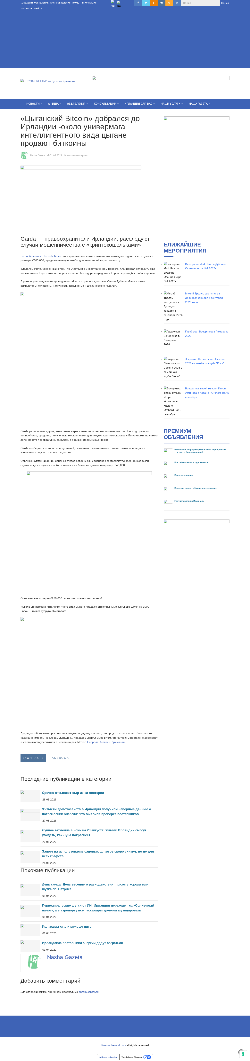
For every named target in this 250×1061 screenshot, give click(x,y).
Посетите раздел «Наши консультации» (195, 488)
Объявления (76, 103)
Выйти (38, 8)
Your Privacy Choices (131, 1057)
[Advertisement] (125, 41)
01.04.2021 (56, 155)
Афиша (53, 103)
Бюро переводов (183, 475)
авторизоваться (89, 991)
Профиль (26, 8)
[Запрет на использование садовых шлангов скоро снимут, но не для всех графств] (89, 856)
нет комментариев (77, 155)
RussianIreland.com (113, 1045)
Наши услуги (171, 103)
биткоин (105, 742)
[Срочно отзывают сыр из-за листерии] (89, 796)
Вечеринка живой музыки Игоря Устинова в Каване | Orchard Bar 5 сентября (207, 393)
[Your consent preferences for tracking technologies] (243, 1054)
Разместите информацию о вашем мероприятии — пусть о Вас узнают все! (200, 450)
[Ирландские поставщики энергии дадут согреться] (89, 946)
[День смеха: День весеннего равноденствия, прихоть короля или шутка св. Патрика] (89, 889)
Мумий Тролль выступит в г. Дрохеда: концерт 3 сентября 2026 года (204, 298)
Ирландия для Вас (139, 103)
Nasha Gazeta (38, 155)
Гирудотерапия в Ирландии (189, 501)
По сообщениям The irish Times (41, 256)
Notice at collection (108, 1057)
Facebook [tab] (59, 757)
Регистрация (88, 3)
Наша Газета (198, 103)
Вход (75, 3)
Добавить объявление (34, 3)
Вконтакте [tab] (33, 757)
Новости (33, 103)
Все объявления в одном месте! (191, 462)
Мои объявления (60, 3)
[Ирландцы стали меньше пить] (89, 930)
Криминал (118, 742)
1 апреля (92, 742)
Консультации (105, 103)
